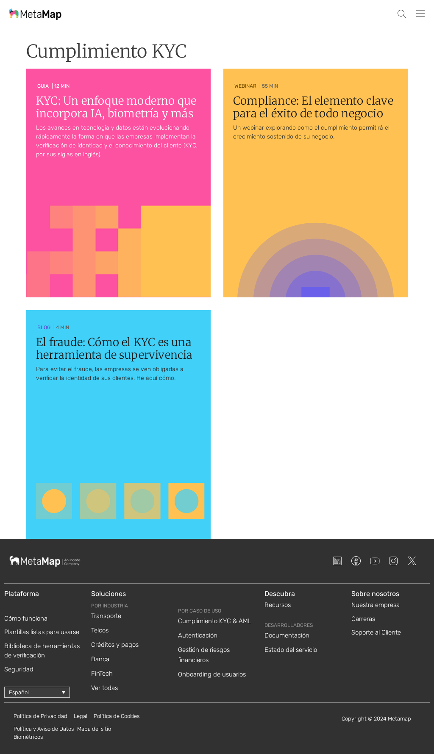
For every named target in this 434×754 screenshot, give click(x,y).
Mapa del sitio (94, 729)
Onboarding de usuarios (212, 674)
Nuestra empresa (375, 605)
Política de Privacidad (40, 716)
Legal (80, 716)
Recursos (277, 605)
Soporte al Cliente (376, 632)
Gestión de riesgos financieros (204, 655)
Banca (100, 659)
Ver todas (104, 688)
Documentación (286, 635)
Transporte (106, 616)
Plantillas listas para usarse (41, 632)
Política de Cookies (116, 716)
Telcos (99, 630)
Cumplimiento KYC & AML (214, 621)
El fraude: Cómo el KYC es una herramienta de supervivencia (114, 348)
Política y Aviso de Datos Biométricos (44, 733)
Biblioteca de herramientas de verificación (42, 651)
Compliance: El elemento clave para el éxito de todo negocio (313, 107)
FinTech (102, 673)
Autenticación (197, 635)
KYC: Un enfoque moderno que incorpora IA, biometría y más (116, 107)
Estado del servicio (290, 650)
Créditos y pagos (115, 645)
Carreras (363, 619)
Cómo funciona (25, 618)
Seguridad (18, 669)
